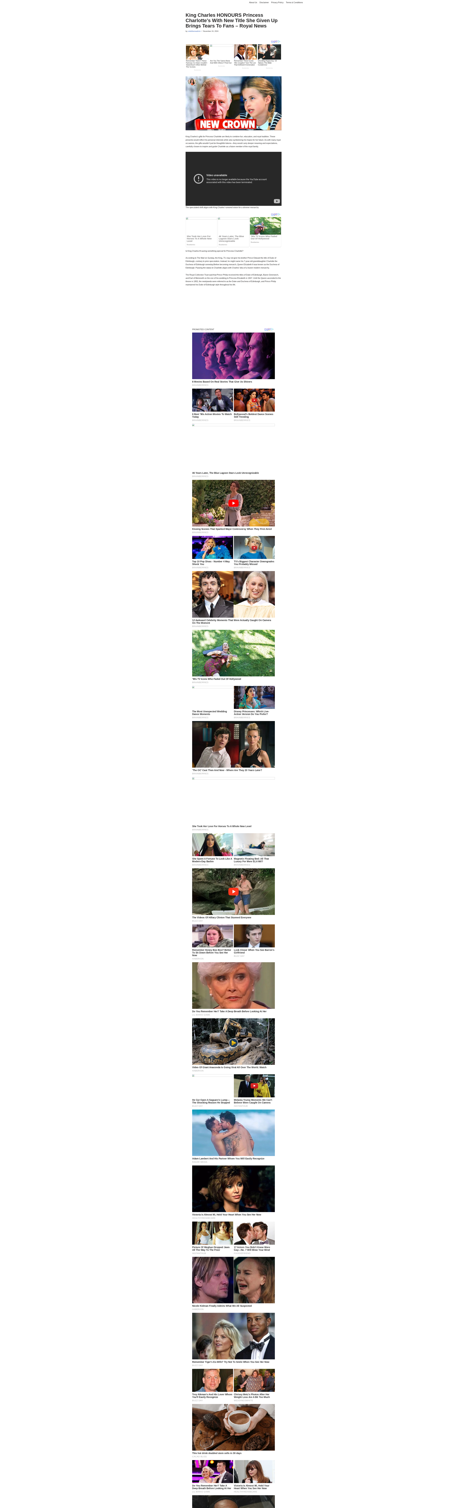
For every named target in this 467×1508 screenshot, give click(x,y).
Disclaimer (264, 2)
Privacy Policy (277, 2)
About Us (253, 2)
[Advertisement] (234, 307)
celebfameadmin (194, 31)
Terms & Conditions (294, 2)
